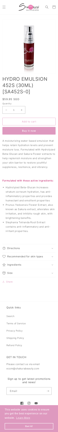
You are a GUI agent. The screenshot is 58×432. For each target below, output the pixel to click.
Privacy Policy (14, 330)
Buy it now (29, 130)
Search (10, 316)
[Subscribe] (47, 391)
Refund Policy (14, 345)
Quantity (6, 103)
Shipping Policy (15, 338)
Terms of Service (16, 323)
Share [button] (9, 281)
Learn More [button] (23, 417)
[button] (4, 7)
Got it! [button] (29, 426)
